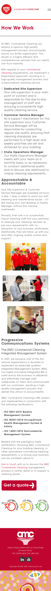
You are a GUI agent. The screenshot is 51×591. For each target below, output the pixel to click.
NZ (37, 553)
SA (29, 553)
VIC (13, 553)
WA (33, 553)
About (17, 548)
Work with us (26, 548)
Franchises (39, 548)
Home (10, 548)
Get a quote (16, 485)
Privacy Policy (25, 551)
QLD (24, 553)
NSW (19, 553)
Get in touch (8, 464)
